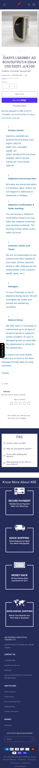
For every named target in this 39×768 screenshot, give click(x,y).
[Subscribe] (31, 739)
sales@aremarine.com (12, 665)
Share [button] (6, 384)
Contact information (20, 766)
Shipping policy (26, 763)
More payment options (19, 105)
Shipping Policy (9, 706)
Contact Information (11, 711)
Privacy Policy (9, 697)
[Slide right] (24, 50)
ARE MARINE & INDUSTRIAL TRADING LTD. (19, 757)
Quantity (4, 82)
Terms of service (15, 763)
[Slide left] (14, 50)
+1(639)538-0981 (9, 660)
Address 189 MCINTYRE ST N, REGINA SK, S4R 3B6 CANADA (18, 676)
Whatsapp (7, 670)
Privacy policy (32, 759)
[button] (4, 4)
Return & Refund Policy (12, 702)
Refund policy (22, 759)
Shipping (4, 78)
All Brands (8, 725)
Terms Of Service (10, 692)
